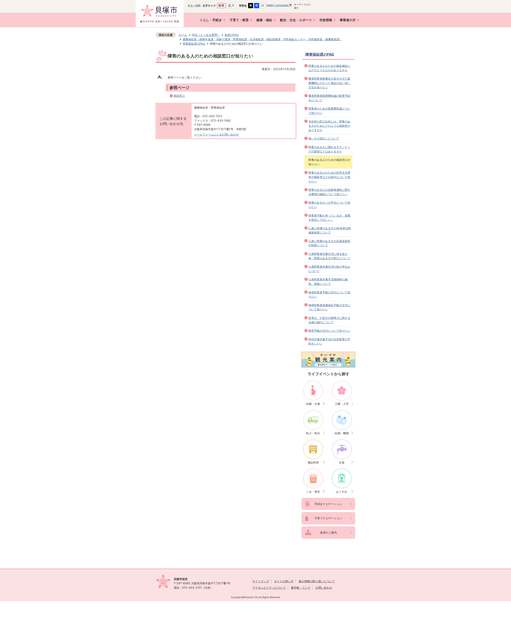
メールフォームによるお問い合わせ (216, 134)
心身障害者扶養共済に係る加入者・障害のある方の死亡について (329, 256)
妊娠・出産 (313, 403)
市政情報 (325, 20)
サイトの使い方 (284, 581)
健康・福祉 (264, 20)
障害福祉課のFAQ (194, 43)
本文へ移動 (194, 5)
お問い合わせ (323, 587)
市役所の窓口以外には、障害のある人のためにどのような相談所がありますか (329, 126)
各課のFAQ (232, 35)
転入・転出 (313, 433)
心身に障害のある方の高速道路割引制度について (329, 243)
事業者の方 (348, 20)
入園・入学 (342, 403)
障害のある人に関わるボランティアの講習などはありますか (329, 149)
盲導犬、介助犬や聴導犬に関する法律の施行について (329, 320)
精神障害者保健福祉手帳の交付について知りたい (329, 307)
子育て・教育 (239, 20)
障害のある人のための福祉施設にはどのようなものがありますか (329, 68)
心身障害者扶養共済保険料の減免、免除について (328, 281)
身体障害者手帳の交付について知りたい (329, 294)
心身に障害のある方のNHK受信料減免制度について (329, 230)
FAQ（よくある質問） (206, 35)
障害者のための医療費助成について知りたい (329, 111)
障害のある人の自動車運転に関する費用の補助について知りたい (329, 192)
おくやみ (341, 491)
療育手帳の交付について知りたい (329, 330)
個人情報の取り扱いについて (317, 581)
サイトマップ (260, 581)
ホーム (183, 35)
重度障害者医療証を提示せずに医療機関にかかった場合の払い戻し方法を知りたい (329, 83)
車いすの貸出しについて (323, 138)
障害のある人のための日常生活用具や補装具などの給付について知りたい (329, 177)
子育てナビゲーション (328, 518)
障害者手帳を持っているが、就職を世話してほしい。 (329, 218)
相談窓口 (179, 95)
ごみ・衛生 (313, 491)
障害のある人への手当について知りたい (329, 205)
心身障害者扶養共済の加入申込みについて (329, 269)
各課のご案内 (328, 532)
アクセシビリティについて (269, 587)
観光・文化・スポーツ (296, 20)
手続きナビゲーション (328, 504)
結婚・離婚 (342, 433)
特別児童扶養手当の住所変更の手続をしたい (329, 341)
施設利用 (313, 462)
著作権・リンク (300, 587)
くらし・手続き (211, 20)
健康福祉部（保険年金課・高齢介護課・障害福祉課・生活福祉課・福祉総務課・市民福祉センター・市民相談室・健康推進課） (262, 39)
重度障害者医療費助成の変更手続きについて (329, 98)
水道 (342, 462)
